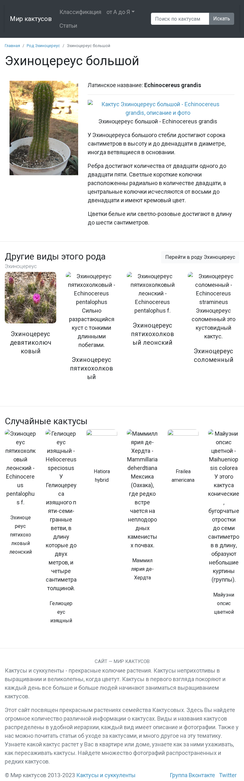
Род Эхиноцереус (43, 45)
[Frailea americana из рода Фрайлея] (183, 459)
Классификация (80, 12)
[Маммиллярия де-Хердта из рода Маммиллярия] (142, 508)
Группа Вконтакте (192, 775)
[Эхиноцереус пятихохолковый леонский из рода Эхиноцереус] (152, 313)
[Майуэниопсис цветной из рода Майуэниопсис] (223, 525)
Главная (12, 45)
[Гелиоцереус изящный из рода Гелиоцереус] (61, 530)
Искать (221, 19)
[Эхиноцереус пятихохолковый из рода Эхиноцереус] (91, 330)
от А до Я (118, 12)
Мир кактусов (31, 19)
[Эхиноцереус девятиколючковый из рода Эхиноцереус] (30, 317)
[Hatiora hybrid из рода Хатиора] (101, 459)
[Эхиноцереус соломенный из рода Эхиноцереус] (213, 322)
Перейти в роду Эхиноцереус (200, 257)
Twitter (228, 775)
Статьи (68, 25)
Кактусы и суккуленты (106, 775)
